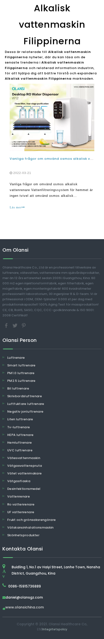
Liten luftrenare (20, 419)
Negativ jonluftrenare (25, 411)
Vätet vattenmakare (24, 473)
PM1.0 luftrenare (21, 373)
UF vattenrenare (20, 512)
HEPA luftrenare (20, 435)
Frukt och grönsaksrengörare (31, 520)
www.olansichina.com (24, 608)
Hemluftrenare (19, 442)
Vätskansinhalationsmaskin (30, 527)
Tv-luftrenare (18, 427)
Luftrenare (16, 357)
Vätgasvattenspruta (24, 465)
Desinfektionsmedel (23, 488)
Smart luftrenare (21, 365)
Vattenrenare (18, 496)
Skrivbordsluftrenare (24, 396)
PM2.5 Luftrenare (21, 380)
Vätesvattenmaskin (23, 458)
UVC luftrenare (19, 450)
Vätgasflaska (18, 481)
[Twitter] (15, 325)
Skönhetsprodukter (23, 535)
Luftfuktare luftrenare (25, 404)
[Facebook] (6, 325)
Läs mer (16, 207)
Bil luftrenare (18, 388)
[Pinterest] (24, 325)
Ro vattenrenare (20, 504)
